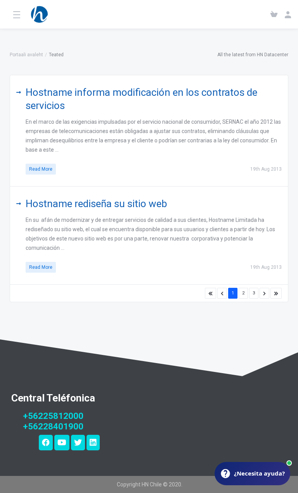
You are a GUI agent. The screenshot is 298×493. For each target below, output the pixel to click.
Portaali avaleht (26, 54)
